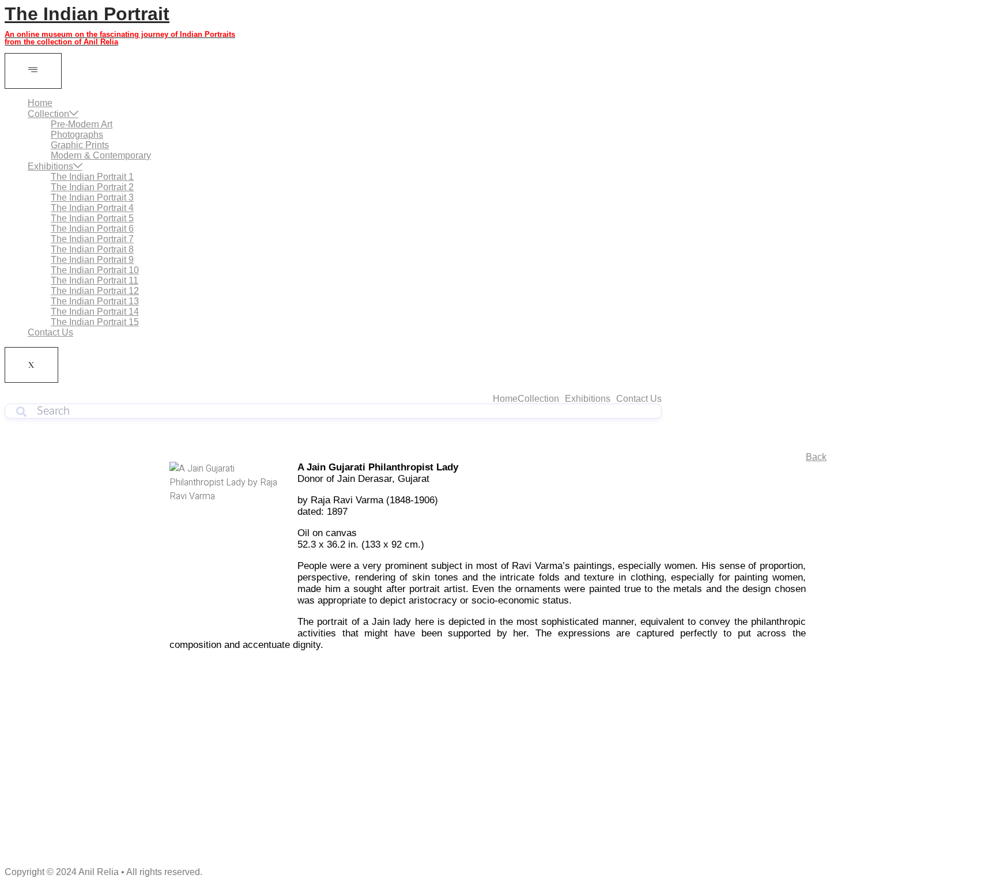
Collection (48, 114)
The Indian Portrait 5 (92, 218)
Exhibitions (50, 166)
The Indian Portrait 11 (94, 280)
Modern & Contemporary (101, 155)
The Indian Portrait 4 (92, 208)
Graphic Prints (80, 145)
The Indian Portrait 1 (92, 177)
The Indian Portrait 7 (92, 239)
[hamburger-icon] (33, 71)
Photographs (77, 135)
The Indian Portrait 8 (92, 249)
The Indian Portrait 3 (92, 197)
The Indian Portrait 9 (92, 260)
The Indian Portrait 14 (95, 311)
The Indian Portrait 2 (92, 187)
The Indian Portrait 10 (95, 270)
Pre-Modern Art (81, 124)
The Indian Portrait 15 (95, 322)
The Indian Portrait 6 (92, 228)
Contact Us (50, 332)
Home (40, 103)
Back (816, 457)
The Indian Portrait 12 (95, 291)
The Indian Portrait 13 (95, 301)
